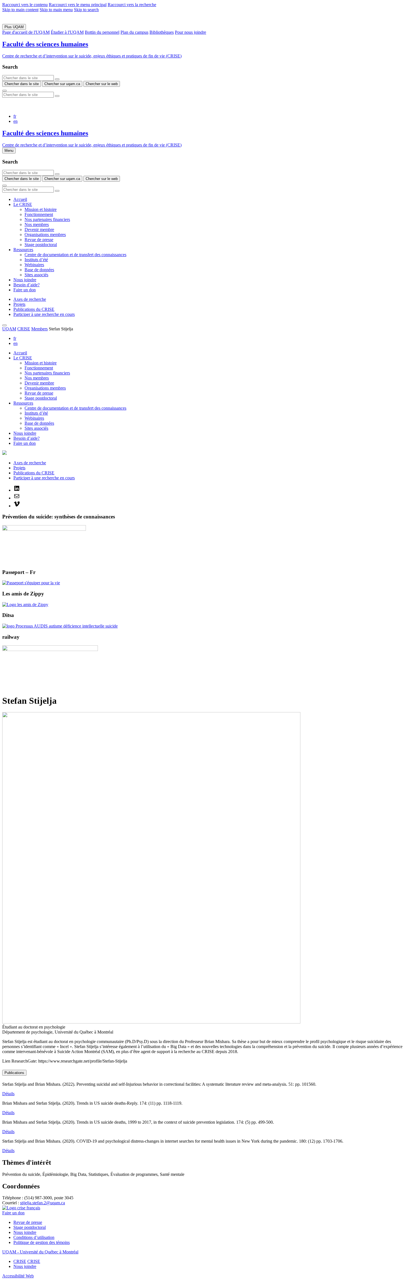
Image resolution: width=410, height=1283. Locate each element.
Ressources (23, 249)
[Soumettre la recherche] (4, 91)
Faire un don (24, 289)
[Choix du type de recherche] (57, 79)
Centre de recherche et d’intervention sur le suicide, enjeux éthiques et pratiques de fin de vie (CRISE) (92, 56)
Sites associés (36, 274)
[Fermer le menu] (4, 325)
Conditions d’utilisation (33, 1237)
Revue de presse (39, 239)
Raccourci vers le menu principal (78, 4)
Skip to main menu (56, 9)
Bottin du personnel (102, 32)
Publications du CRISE (33, 309)
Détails (8, 1093)
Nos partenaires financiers (47, 219)
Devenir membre (39, 229)
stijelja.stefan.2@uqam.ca (42, 1202)
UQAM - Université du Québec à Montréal (40, 1252)
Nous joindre (24, 279)
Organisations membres (45, 234)
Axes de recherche (29, 299)
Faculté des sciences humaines (45, 44)
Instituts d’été (36, 259)
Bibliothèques (161, 32)
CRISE (23, 328)
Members (39, 328)
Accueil (20, 199)
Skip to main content (20, 9)
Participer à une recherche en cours (44, 314)
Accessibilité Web (18, 1276)
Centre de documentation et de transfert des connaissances (75, 254)
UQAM (9, 328)
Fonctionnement (39, 214)
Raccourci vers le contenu (25, 4)
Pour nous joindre (190, 32)
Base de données (39, 269)
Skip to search (86, 9)
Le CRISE (22, 204)
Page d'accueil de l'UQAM (26, 32)
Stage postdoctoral (41, 244)
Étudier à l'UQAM (67, 32)
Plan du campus (134, 32)
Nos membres (37, 224)
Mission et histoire (41, 209)
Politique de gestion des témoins (41, 1242)
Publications (14, 1073)
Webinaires (34, 264)
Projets (19, 304)
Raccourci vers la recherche (132, 4)
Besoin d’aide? (26, 284)
